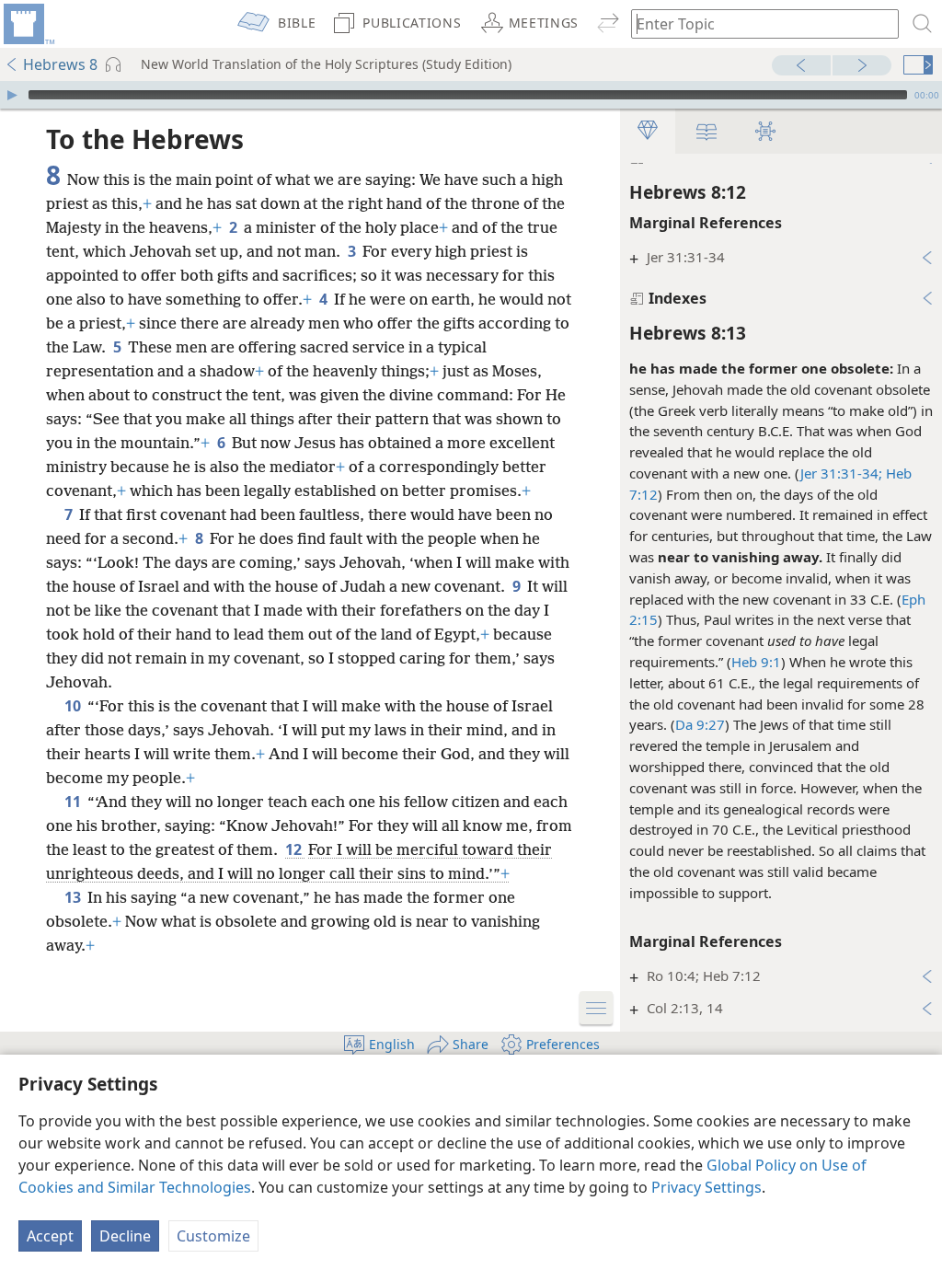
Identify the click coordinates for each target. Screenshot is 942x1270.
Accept (50, 1236)
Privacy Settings (706, 1187)
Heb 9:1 (756, 661)
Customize (213, 1236)
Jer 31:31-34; (841, 473)
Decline (125, 1236)
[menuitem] (28, 24)
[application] (471, 95)
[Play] (12, 94)
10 (74, 706)
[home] (28, 24)
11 (74, 801)
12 (294, 849)
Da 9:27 (700, 724)
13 (74, 897)
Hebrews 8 (60, 64)
